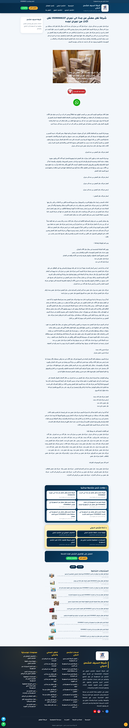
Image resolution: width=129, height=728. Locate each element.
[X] (103, 711)
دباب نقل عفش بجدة (50, 705)
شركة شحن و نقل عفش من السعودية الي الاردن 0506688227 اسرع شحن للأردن (92, 514)
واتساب (24, 8)
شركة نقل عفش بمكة (67, 469)
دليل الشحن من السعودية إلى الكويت (29, 705)
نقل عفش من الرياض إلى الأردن (49, 670)
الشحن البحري (69, 10)
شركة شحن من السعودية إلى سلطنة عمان (69, 670)
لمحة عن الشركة (77, 720)
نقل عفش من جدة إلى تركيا (50, 680)
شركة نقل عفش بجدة (102, 469)
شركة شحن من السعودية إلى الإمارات (69, 675)
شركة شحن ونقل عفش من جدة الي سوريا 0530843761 (62, 495)
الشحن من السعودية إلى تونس (70, 695)
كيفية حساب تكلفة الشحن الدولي (94, 534)
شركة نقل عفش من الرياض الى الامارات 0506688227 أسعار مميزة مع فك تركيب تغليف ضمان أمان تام (84, 588)
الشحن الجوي (58, 10)
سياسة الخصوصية (55, 720)
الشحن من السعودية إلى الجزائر (70, 701)
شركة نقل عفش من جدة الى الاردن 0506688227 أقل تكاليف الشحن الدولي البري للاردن (88, 608)
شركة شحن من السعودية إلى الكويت (69, 680)
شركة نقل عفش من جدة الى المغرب (49, 690)
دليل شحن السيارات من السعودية (29, 667)
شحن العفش (50, 6)
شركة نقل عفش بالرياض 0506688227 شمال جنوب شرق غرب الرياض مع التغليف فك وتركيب (86, 615)
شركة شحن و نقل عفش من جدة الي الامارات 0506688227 (95, 629)
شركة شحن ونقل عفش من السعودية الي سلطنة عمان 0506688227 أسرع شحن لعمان (62, 515)
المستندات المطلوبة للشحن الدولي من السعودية (93, 542)
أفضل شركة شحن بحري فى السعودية (70, 660)
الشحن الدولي (61, 6)
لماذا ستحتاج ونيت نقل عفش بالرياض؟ (29, 700)
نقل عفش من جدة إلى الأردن (50, 685)
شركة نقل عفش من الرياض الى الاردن (61, 472)
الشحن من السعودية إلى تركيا (70, 685)
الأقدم (73, 567)
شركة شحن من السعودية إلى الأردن (69, 665)
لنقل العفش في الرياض (29, 696)
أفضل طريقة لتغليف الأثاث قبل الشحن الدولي (62, 542)
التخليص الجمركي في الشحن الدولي (63, 534)
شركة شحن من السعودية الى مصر (69, 706)
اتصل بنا (48, 10)
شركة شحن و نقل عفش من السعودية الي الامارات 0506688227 (93, 622)
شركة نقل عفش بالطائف (53, 469)
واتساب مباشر (71, 558)
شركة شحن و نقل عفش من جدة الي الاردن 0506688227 (92, 495)
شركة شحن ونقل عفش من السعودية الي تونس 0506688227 (62, 504)
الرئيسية (71, 6)
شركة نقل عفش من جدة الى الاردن (83, 472)
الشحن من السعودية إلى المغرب (70, 690)
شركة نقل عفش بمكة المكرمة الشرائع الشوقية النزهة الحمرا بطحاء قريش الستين (88, 601)
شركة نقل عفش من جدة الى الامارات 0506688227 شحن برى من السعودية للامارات (88, 595)
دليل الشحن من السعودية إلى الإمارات (29, 692)
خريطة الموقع (43, 720)
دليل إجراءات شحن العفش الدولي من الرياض (28, 672)
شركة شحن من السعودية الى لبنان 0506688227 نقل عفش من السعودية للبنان (92, 504)
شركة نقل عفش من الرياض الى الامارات (78, 475)
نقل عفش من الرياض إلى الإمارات (49, 660)
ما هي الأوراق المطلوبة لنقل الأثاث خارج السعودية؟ (29, 686)
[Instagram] (98, 711)
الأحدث (80, 567)
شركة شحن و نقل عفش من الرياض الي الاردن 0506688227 (94, 636)
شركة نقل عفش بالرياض (101, 472)
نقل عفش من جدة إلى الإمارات (50, 665)
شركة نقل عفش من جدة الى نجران (99, 26)
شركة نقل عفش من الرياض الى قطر (50, 701)
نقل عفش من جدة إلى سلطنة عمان (50, 675)
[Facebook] (107, 711)
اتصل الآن (33, 8)
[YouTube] (94, 711)
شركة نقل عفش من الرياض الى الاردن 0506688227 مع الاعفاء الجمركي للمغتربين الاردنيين (87, 574)
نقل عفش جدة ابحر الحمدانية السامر (85, 469)
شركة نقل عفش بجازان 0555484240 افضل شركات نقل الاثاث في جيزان (91, 581)
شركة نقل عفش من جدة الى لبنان (49, 695)
